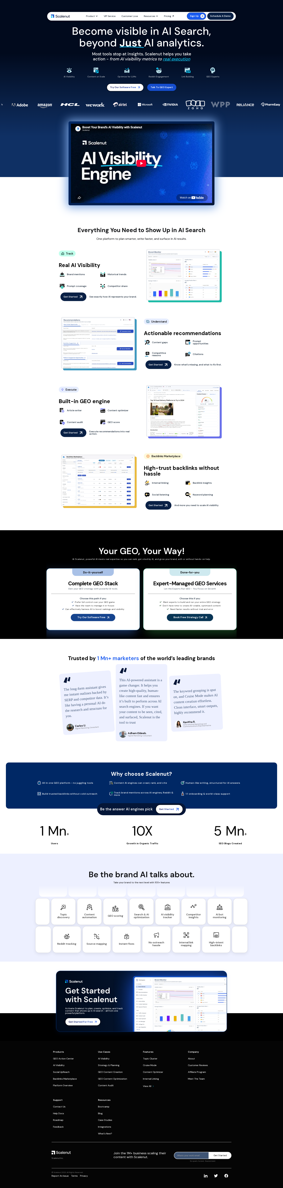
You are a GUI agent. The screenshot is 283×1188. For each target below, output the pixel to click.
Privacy (84, 1175)
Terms (74, 1175)
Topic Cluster (150, 1058)
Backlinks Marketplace (65, 1078)
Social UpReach (61, 1072)
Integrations (104, 1126)
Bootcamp (103, 1106)
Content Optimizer (153, 1072)
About (191, 1058)
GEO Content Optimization (112, 1078)
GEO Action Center (63, 1058)
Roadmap (58, 1120)
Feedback (58, 1126)
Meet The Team (196, 1078)
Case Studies (105, 1120)
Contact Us (59, 1106)
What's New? (105, 1133)
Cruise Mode (150, 1065)
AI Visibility (59, 1065)
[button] (92, 16)
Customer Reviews (198, 1065)
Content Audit (106, 1085)
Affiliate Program (197, 1072)
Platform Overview (63, 1085)
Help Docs (58, 1113)
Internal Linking (151, 1078)
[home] (60, 16)
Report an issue (60, 1175)
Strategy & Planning (108, 1065)
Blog (100, 1113)
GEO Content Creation (110, 1072)
